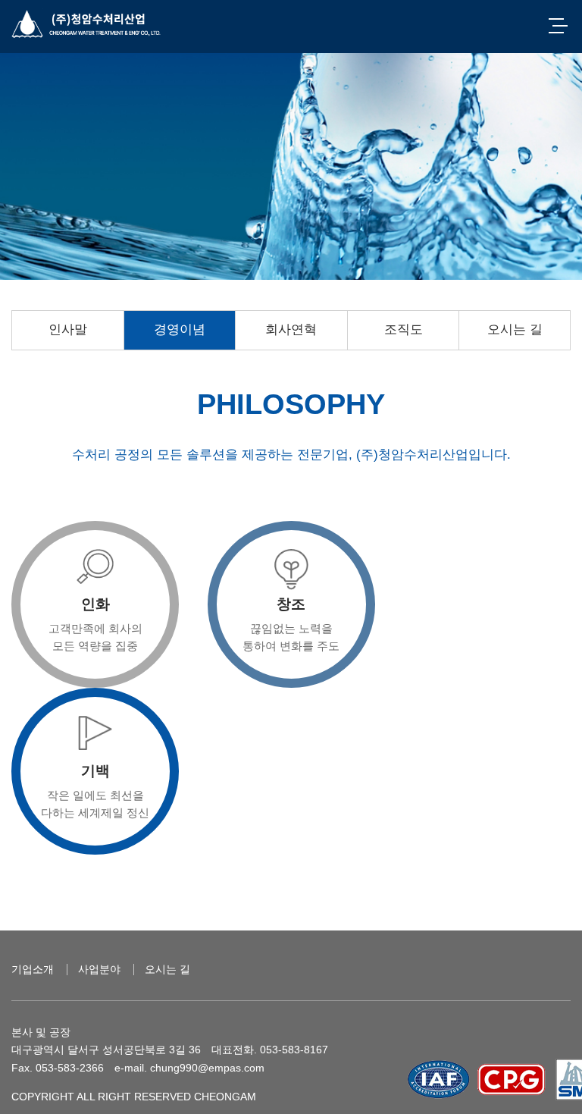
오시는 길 (515, 329)
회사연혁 (291, 329)
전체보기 (558, 26)
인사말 (67, 329)
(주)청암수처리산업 (87, 33)
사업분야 (99, 969)
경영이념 (179, 329)
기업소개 (32, 969)
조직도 (403, 329)
